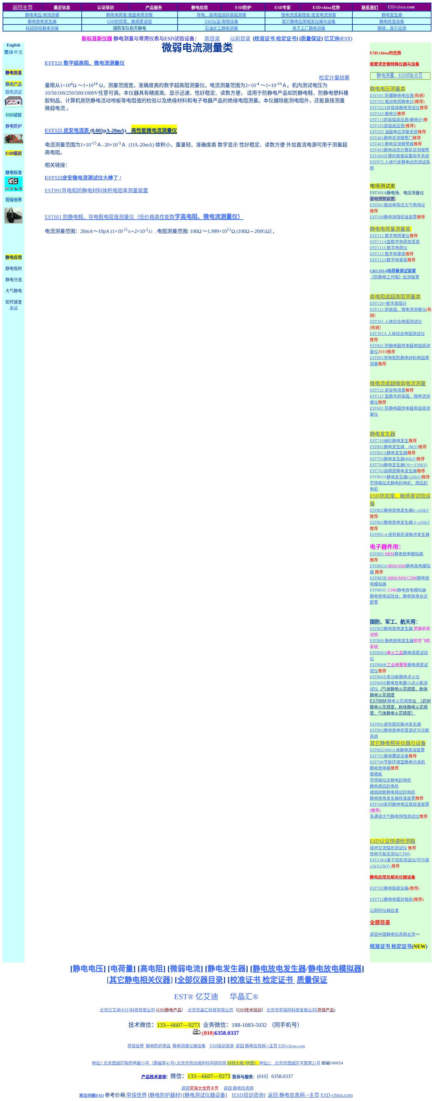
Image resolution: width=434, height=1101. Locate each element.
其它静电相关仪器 (139, 980)
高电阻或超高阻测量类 (395, 296)
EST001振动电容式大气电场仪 (397, 204)
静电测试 (13, 91)
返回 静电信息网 (239, 1088)
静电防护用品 (158, 1045)
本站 (14, 307)
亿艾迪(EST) (338, 38)
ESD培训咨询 (222, 1045)
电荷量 (121, 969)
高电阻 (151, 969)
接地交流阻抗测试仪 (388, 847)
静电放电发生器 (42, 21)
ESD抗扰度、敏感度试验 (129, 21)
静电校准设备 (391, 21)
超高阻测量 (236, 14)
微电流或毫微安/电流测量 (308, 14)
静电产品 (13, 84)
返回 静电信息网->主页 (256, 1045)
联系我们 (370, 7)
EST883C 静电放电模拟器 (398, 590)
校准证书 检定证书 (275, 38)
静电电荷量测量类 (390, 229)
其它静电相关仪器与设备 (398, 743)
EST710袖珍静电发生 (389, 440)
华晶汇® (245, 997)
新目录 (212, 38)
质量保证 (311, 38)
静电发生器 (392, 14)
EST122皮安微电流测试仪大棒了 (81, 178)
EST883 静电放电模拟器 (396, 553)
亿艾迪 (207, 997)
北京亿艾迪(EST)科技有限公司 (127, 1010)
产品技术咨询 (153, 1076)
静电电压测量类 (387, 89)
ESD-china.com (291, 1045)
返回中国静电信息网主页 (392, 934)
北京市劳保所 (279, 1010)
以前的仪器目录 (384, 910)
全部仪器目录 (200, 980)
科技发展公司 (303, 1010)
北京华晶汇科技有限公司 (210, 1010)
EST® (183, 997)
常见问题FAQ (91, 1095)
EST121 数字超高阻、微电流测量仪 (85, 63)
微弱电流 (185, 969)
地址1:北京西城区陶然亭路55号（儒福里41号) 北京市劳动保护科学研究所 (175, 1063)
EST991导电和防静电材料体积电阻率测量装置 (96, 190)
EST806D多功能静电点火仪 (395, 676)
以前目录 (240, 38)
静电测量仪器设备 (189, 1045)
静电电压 (88, 969)
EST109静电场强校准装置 (393, 217)
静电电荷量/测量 (129, 14)
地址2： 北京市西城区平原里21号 (290, 1063)
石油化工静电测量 (221, 28)
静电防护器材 (165, 1095)
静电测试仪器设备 (205, 1095)
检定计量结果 (334, 77)
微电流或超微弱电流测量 (398, 383)
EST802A (378, 477)
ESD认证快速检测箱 (392, 841)
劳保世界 (135, 1045)
